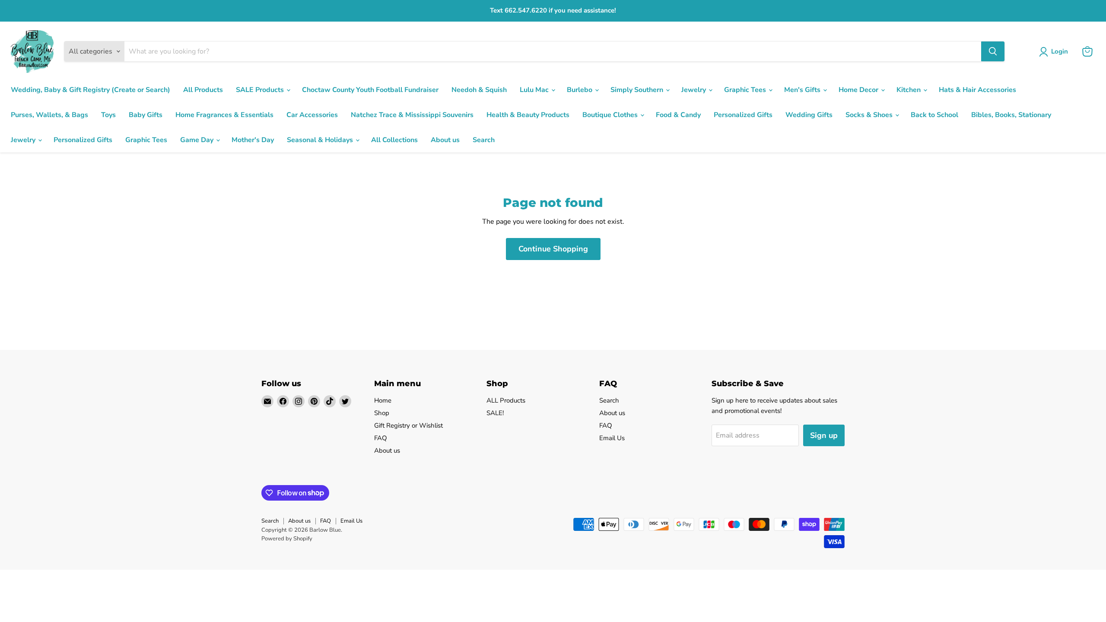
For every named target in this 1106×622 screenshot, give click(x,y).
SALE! (495, 413)
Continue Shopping (553, 249)
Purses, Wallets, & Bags (49, 115)
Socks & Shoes (869, 115)
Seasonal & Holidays (321, 140)
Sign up (824, 435)
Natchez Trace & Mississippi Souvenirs (412, 115)
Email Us (612, 438)
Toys (108, 115)
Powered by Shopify (286, 539)
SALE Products (261, 90)
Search (484, 140)
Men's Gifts (803, 90)
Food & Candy (678, 115)
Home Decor (859, 90)
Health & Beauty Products (527, 115)
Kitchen (909, 90)
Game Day (197, 140)
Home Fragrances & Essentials (224, 115)
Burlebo (580, 90)
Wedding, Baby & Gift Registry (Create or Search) (90, 90)
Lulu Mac (535, 90)
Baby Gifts (145, 115)
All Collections (394, 140)
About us (445, 140)
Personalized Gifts (743, 115)
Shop (381, 413)
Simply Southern (637, 90)
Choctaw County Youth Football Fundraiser (370, 90)
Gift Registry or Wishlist (408, 425)
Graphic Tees (746, 90)
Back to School (934, 115)
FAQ (380, 438)
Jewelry (694, 90)
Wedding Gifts (809, 115)
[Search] (992, 51)
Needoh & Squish (479, 90)
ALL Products (505, 400)
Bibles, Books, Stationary (1011, 115)
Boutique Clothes (610, 115)
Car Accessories (312, 115)
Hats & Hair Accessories (977, 90)
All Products (203, 90)
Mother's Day (253, 140)
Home (382, 400)
